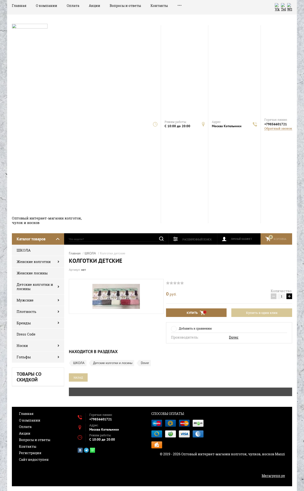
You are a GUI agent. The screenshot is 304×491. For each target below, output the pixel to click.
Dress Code (26, 334)
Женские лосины (32, 273)
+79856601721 (275, 124)
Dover (233, 337)
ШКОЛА (24, 250)
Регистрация (30, 453)
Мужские (25, 300)
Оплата (73, 5)
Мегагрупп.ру (273, 475)
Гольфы (24, 357)
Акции (94, 5)
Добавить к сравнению (195, 328)
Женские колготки (34, 261)
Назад (78, 377)
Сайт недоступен (34, 459)
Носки (22, 345)
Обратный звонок (278, 128)
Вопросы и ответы (125, 5)
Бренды (24, 323)
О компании (46, 5)
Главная (19, 5)
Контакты (159, 5)
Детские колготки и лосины (35, 286)
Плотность (26, 311)
